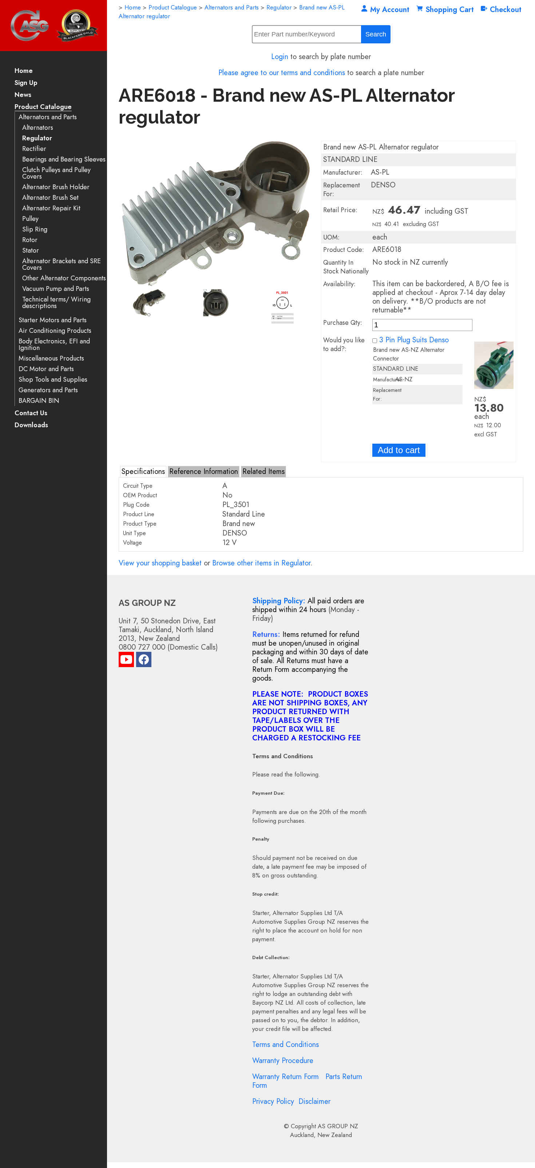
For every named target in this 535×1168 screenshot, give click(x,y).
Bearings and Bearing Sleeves (64, 159)
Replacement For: (341, 189)
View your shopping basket (160, 563)
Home (24, 71)
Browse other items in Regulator (261, 563)
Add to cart (399, 450)
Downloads (31, 425)
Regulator (37, 138)
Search (375, 34)
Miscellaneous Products (51, 358)
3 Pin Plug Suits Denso (414, 340)
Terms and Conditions (285, 1044)
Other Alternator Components (64, 278)
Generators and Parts (48, 390)
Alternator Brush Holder (56, 187)
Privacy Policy (273, 1101)
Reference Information (203, 471)
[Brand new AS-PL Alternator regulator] (216, 284)
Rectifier (34, 148)
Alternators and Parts (48, 117)
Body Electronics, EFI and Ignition (54, 344)
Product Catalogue (43, 107)
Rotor (29, 240)
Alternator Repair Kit (51, 208)
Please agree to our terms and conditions (281, 72)
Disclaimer (314, 1101)
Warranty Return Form (285, 1076)
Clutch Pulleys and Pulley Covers (56, 173)
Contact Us (31, 413)
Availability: (339, 284)
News (23, 95)
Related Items (263, 471)
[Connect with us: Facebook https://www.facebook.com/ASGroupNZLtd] (143, 661)
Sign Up (26, 83)
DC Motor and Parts (46, 369)
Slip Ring (34, 229)
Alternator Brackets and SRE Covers (61, 264)
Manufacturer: (342, 172)
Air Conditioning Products (55, 330)
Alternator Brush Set (50, 197)
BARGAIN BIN (39, 400)
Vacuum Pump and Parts (55, 288)
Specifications (143, 471)
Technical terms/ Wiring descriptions (56, 302)
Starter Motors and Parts (53, 320)
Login (279, 56)
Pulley (30, 218)
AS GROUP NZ (338, 1126)
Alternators (37, 127)
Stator (30, 250)
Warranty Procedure (282, 1060)
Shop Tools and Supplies (53, 379)
